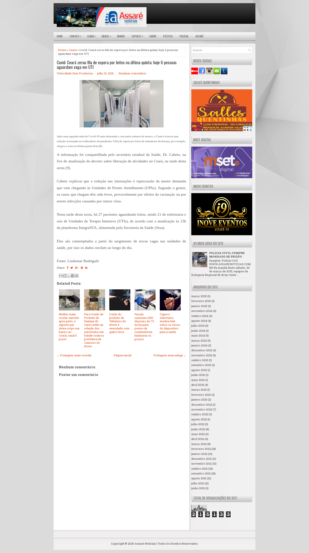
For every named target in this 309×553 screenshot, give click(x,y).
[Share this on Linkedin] (86, 268)
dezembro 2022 (201, 404)
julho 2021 (197, 483)
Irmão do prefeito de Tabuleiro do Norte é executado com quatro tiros (119, 323)
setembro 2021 (201, 473)
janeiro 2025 (199, 306)
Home (60, 36)
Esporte (137, 36)
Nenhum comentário (132, 73)
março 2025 (199, 296)
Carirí (152, 36)
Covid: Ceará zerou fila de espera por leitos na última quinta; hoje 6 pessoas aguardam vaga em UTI (117, 64)
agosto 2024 (199, 321)
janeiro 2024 (199, 345)
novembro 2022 (201, 409)
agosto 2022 (199, 419)
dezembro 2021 (201, 459)
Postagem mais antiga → (169, 355)
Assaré (199, 36)
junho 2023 (198, 375)
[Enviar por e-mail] (61, 276)
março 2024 (199, 340)
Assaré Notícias (145, 543)
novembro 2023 (201, 355)
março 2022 (199, 444)
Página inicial (122, 355)
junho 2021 (198, 488)
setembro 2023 (201, 365)
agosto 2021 (198, 478)
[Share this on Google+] (77, 268)
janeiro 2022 (199, 454)
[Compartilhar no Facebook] (73, 276)
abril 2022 (197, 439)
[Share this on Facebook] (67, 268)
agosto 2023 (199, 370)
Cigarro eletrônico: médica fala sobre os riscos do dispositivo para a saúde (170, 323)
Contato (75, 36)
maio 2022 (198, 434)
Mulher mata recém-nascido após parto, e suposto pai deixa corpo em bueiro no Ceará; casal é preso (69, 326)
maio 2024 (198, 335)
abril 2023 (197, 385)
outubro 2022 (199, 414)
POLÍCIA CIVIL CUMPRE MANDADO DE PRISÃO (227, 254)
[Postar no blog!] (65, 276)
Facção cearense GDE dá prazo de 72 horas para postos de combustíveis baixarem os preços (144, 326)
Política (168, 36)
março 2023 (199, 389)
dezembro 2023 (201, 350)
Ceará (91, 36)
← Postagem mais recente (74, 355)
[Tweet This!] (71, 268)
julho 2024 (198, 325)
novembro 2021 (201, 463)
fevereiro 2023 (201, 395)
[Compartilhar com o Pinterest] (77, 276)
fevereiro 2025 (201, 301)
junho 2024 (198, 331)
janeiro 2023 (199, 399)
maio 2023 (198, 380)
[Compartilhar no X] (69, 276)
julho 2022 (197, 424)
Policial (184, 36)
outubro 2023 (199, 360)
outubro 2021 (199, 468)
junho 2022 (198, 429)
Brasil (106, 36)
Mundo (121, 36)
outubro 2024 (199, 316)
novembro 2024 (201, 311)
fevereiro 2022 (201, 449)
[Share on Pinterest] (82, 268)
